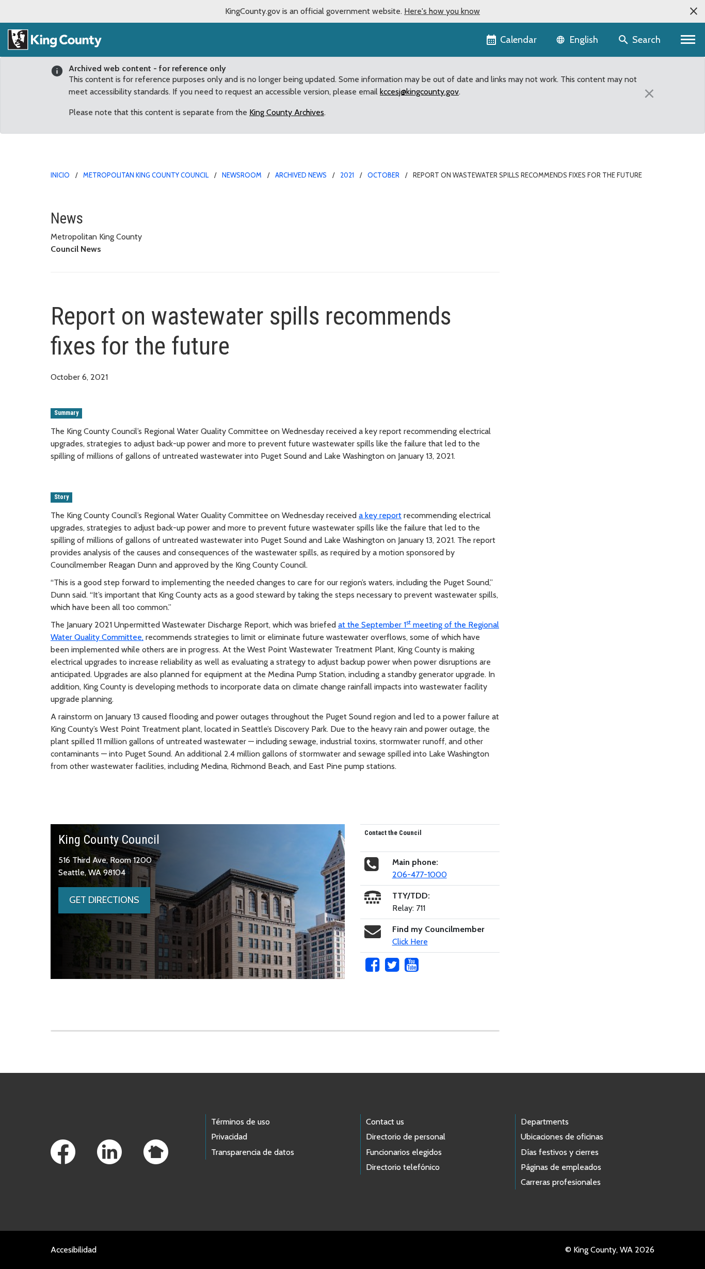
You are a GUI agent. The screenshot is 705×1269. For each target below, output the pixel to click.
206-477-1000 (419, 874)
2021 (347, 175)
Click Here (410, 941)
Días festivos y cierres (560, 1152)
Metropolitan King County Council (146, 175)
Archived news (301, 175)
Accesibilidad (74, 1250)
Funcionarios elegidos (404, 1152)
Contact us (385, 1122)
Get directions (104, 900)
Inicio (60, 175)
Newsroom (242, 175)
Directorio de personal (405, 1137)
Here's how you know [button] (442, 11)
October (383, 175)
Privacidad (229, 1137)
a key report (380, 515)
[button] (693, 11)
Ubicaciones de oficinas (562, 1137)
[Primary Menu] (688, 40)
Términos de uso (240, 1122)
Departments (545, 1122)
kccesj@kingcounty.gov (419, 92)
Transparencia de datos (252, 1152)
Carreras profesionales (561, 1182)
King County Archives (286, 112)
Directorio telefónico (403, 1167)
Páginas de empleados (561, 1167)
